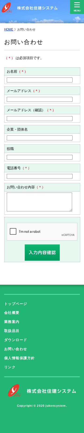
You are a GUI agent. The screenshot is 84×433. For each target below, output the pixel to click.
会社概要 (12, 313)
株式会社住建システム (30, 7)
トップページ (15, 304)
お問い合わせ (15, 349)
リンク (10, 367)
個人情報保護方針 (19, 358)
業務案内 (12, 322)
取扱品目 (12, 331)
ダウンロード (15, 340)
